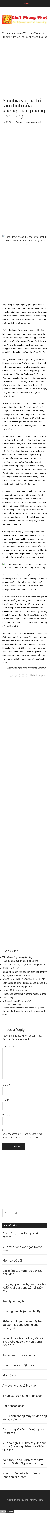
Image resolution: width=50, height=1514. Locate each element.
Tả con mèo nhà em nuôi (18, 1355)
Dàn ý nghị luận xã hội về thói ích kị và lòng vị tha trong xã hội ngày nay (24, 1288)
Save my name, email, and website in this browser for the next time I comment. (22, 1136)
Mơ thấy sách (11, 1375)
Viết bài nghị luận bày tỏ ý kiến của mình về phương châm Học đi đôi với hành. (24, 1446)
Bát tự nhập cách (13, 1406)
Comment (8, 1046)
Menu (27, 3)
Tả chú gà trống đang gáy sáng (17, 957)
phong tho (33, 1008)
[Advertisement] (25, 71)
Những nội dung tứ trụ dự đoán (17, 1001)
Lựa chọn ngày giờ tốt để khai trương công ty (23, 964)
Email (5, 1100)
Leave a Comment (33, 122)
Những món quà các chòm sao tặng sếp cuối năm (22, 1475)
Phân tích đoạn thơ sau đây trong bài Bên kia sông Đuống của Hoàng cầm (23, 1325)
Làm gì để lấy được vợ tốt (14, 990)
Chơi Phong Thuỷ (25, 19)
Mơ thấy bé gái (12, 1260)
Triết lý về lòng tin (13, 1301)
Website (6, 1115)
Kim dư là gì (8, 997)
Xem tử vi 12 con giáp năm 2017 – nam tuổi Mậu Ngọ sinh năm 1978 (23, 1461)
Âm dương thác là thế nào (19, 1385)
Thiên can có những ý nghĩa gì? (22, 1395)
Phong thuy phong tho (24, 1011)
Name (6, 1085)
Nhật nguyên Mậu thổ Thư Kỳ (21, 1311)
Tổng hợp (17, 1005)
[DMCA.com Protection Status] (7, 1512)
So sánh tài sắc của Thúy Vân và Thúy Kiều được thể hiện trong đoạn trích (22, 1342)
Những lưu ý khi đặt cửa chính (21, 1365)
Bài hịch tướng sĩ (10, 968)
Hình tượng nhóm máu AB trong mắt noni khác (24, 994)
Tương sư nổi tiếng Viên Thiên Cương (20, 961)
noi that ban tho (21, 1008)
